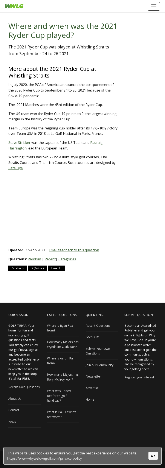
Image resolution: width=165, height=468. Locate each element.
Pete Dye (15, 168)
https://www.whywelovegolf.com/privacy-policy (44, 458)
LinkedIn (56, 268)
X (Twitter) (38, 268)
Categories (67, 259)
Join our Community (99, 365)
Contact (13, 410)
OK (153, 456)
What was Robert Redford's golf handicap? (59, 396)
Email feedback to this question (74, 250)
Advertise (92, 388)
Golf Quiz (92, 337)
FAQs (12, 422)
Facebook (18, 268)
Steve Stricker (19, 142)
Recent (50, 259)
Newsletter (93, 376)
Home (90, 399)
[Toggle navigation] (154, 6)
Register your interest (139, 377)
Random (34, 259)
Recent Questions (98, 325)
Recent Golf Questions (24, 387)
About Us (14, 398)
